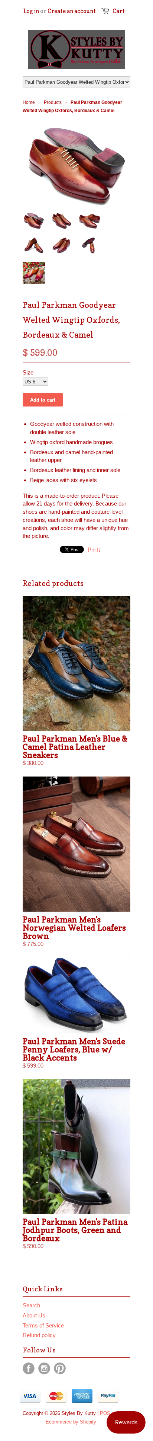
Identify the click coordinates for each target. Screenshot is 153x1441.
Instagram (44, 1368)
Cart (119, 11)
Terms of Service (43, 1325)
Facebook (29, 1368)
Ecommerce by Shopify (71, 1422)
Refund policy (39, 1335)
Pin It (94, 549)
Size (28, 372)
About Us (34, 1315)
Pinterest (60, 1368)
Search (31, 1305)
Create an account (72, 11)
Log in (31, 11)
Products (53, 102)
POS (105, 1413)
